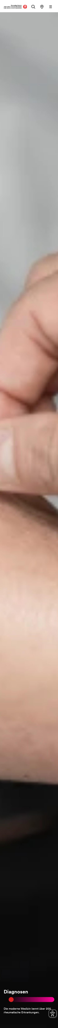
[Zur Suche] (33, 6)
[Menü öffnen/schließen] (50, 6)
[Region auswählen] (42, 6)
